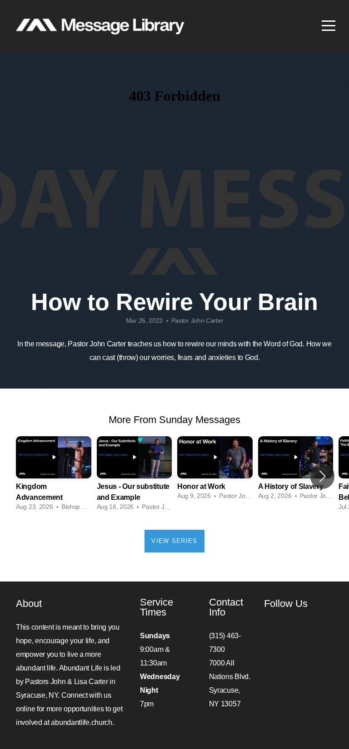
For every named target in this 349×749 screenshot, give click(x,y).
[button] (322, 476)
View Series (174, 540)
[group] (53, 476)
